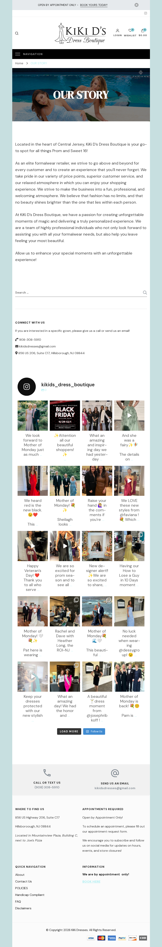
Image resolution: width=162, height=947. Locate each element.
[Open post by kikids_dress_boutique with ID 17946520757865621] (33, 546)
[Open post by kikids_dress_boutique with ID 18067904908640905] (65, 611)
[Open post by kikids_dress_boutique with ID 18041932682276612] (65, 546)
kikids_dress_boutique (32, 403)
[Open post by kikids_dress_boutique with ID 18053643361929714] (33, 481)
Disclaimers (23, 908)
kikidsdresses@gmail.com (115, 788)
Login (117, 35)
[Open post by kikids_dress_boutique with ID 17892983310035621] (97, 416)
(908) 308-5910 (47, 787)
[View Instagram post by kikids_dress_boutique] (44, 426)
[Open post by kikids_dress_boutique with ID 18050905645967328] (129, 416)
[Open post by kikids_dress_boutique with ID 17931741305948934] (97, 611)
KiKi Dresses (79, 930)
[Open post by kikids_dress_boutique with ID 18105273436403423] (129, 546)
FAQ (18, 901)
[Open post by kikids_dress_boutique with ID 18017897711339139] (65, 481)
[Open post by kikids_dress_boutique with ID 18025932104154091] (97, 677)
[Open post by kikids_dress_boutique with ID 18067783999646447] (97, 546)
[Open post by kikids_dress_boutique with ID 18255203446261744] (65, 416)
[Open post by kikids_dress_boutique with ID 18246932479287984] (129, 677)
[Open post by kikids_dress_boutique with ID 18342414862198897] (33, 416)
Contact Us (23, 881)
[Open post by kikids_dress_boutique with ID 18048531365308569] (129, 481)
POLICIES (21, 888)
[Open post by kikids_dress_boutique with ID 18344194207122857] (33, 611)
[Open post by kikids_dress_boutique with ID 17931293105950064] (97, 481)
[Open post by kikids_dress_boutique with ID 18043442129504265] (129, 611)
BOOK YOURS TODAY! (93, 5)
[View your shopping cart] (142, 31)
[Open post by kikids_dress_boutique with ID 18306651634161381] (33, 677)
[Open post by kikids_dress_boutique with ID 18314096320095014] (65, 677)
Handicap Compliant (29, 895)
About (19, 875)
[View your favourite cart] (130, 31)
